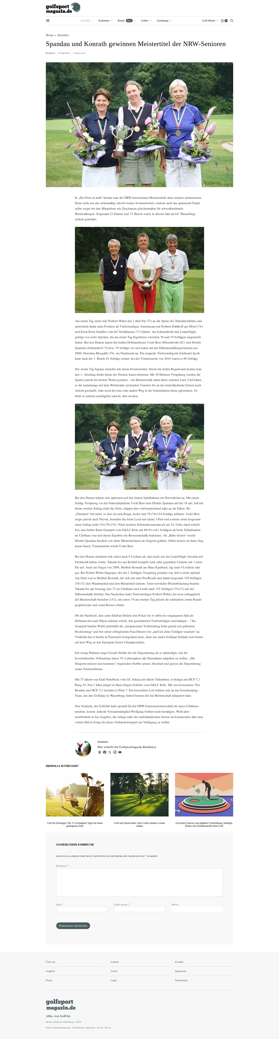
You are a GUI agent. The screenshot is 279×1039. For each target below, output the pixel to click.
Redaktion (50, 53)
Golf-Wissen (208, 20)
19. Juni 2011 (64, 53)
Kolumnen (103, 20)
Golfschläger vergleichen (83, 1027)
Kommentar (61, 865)
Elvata (108, 1027)
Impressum (180, 971)
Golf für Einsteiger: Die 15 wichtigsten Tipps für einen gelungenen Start (75, 824)
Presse (49, 980)
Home (50, 35)
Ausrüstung (162, 20)
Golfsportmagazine (62, 1027)
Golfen (144, 20)
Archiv (114, 971)
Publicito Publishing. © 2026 (67, 1021)
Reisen (124, 20)
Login (113, 980)
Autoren (114, 962)
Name (59, 904)
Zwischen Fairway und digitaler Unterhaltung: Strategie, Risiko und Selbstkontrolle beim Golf (204, 824)
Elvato (100, 1027)
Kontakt (179, 962)
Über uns (50, 962)
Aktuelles (85, 20)
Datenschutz (181, 980)
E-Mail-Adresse (121, 904)
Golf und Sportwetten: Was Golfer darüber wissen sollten (139, 824)
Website (175, 904)
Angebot (50, 971)
